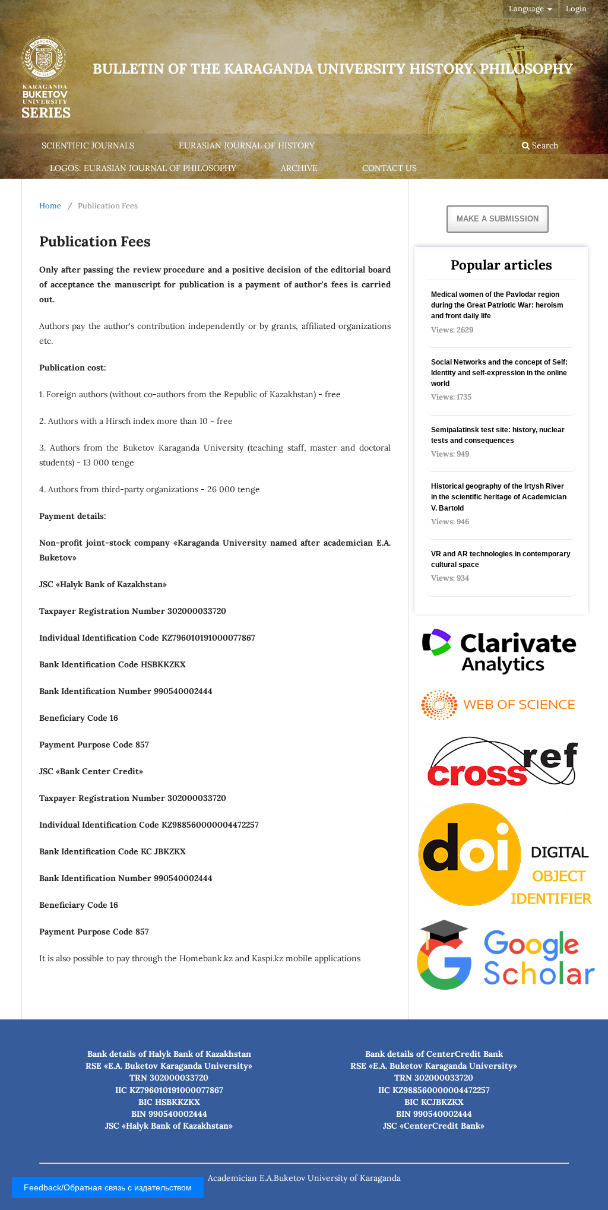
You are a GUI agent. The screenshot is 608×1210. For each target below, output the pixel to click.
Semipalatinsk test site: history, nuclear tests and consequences (498, 435)
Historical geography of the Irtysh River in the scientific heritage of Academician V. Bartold (498, 497)
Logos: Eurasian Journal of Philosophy (143, 168)
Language (527, 9)
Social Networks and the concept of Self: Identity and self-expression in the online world (499, 373)
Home (50, 206)
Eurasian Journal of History (247, 145)
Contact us (389, 168)
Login (576, 9)
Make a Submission (498, 218)
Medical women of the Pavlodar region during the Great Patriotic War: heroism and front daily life (497, 305)
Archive (299, 168)
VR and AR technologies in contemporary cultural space (501, 559)
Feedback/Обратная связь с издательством (108, 1188)
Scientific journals (88, 145)
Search (544, 145)
